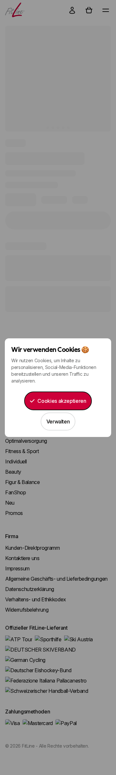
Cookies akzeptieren (61, 401)
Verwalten (58, 421)
